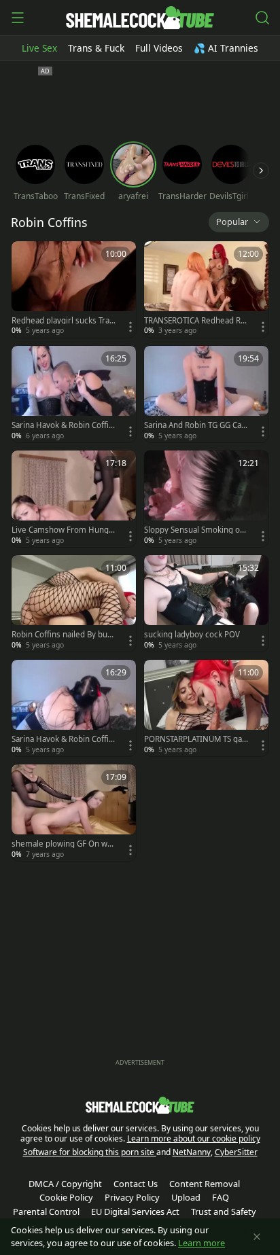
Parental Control (46, 1211)
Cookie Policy (66, 1197)
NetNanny (192, 1152)
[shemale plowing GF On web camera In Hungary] (74, 812)
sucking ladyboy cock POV (192, 635)
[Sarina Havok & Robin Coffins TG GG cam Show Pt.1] (74, 394)
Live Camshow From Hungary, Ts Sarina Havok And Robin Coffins (63, 530)
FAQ (220, 1197)
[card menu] (130, 327)
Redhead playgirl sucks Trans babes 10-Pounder (63, 321)
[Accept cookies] (257, 1236)
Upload (185, 1197)
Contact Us (135, 1184)
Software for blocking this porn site (89, 1152)
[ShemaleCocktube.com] (139, 17)
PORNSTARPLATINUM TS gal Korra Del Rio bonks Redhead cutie (195, 739)
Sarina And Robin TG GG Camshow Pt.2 (192, 425)
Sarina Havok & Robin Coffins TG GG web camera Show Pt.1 (62, 739)
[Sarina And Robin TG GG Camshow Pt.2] (206, 394)
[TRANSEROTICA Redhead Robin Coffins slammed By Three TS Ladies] (206, 289)
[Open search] (262, 17)
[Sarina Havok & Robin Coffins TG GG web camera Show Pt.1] (74, 708)
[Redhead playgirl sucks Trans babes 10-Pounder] (74, 289)
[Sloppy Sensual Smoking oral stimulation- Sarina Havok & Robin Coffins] (206, 498)
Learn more (201, 1243)
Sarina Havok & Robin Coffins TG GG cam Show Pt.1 (62, 425)
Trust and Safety (223, 1211)
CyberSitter (236, 1152)
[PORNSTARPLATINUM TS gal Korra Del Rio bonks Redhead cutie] (206, 708)
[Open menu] (17, 17)
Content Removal (204, 1184)
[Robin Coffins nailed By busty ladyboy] (74, 603)
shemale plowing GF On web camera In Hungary (62, 844)
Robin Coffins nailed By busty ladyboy (63, 635)
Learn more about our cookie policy (193, 1138)
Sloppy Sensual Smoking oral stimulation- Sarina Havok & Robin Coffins (195, 530)
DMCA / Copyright (65, 1184)
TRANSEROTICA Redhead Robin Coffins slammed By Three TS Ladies (194, 321)
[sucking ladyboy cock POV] (206, 603)
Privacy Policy (132, 1197)
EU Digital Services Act (135, 1211)
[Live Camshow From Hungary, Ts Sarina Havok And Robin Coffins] (74, 498)
